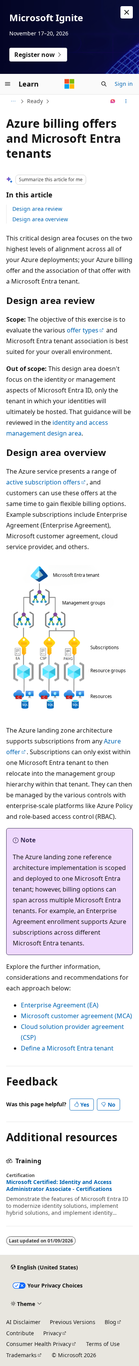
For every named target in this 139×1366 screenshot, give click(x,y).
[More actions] (126, 101)
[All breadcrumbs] (13, 101)
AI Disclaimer (23, 1322)
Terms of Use (103, 1344)
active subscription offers (43, 482)
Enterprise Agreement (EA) (59, 1005)
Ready (35, 101)
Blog (110, 1322)
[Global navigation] (7, 84)
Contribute (20, 1333)
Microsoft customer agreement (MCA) (76, 1016)
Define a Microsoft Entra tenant (67, 1048)
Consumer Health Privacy (38, 1344)
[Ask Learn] (113, 101)
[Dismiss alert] (126, 12)
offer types (82, 330)
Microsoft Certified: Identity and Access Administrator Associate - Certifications (59, 1185)
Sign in (124, 83)
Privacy (52, 1333)
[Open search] (104, 84)
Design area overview (40, 219)
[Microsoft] (69, 84)
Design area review (37, 208)
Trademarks (21, 1355)
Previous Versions (72, 1322)
